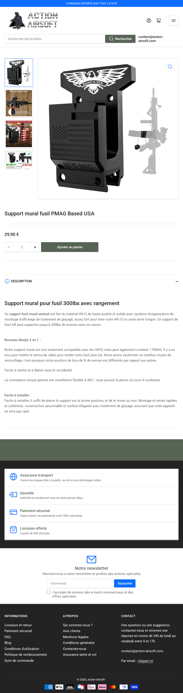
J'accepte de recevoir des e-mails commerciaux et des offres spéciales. (92, 594)
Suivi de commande (19, 661)
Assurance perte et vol (79, 655)
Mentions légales (76, 637)
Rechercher (123, 39)
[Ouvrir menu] (174, 20)
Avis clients (71, 631)
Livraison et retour (18, 625)
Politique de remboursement (25, 655)
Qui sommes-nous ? (78, 625)
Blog (7, 643)
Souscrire (125, 583)
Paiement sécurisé (18, 631)
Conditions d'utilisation (21, 649)
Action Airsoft (96, 679)
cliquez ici (145, 661)
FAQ (7, 637)
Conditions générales (79, 643)
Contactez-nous (74, 649)
